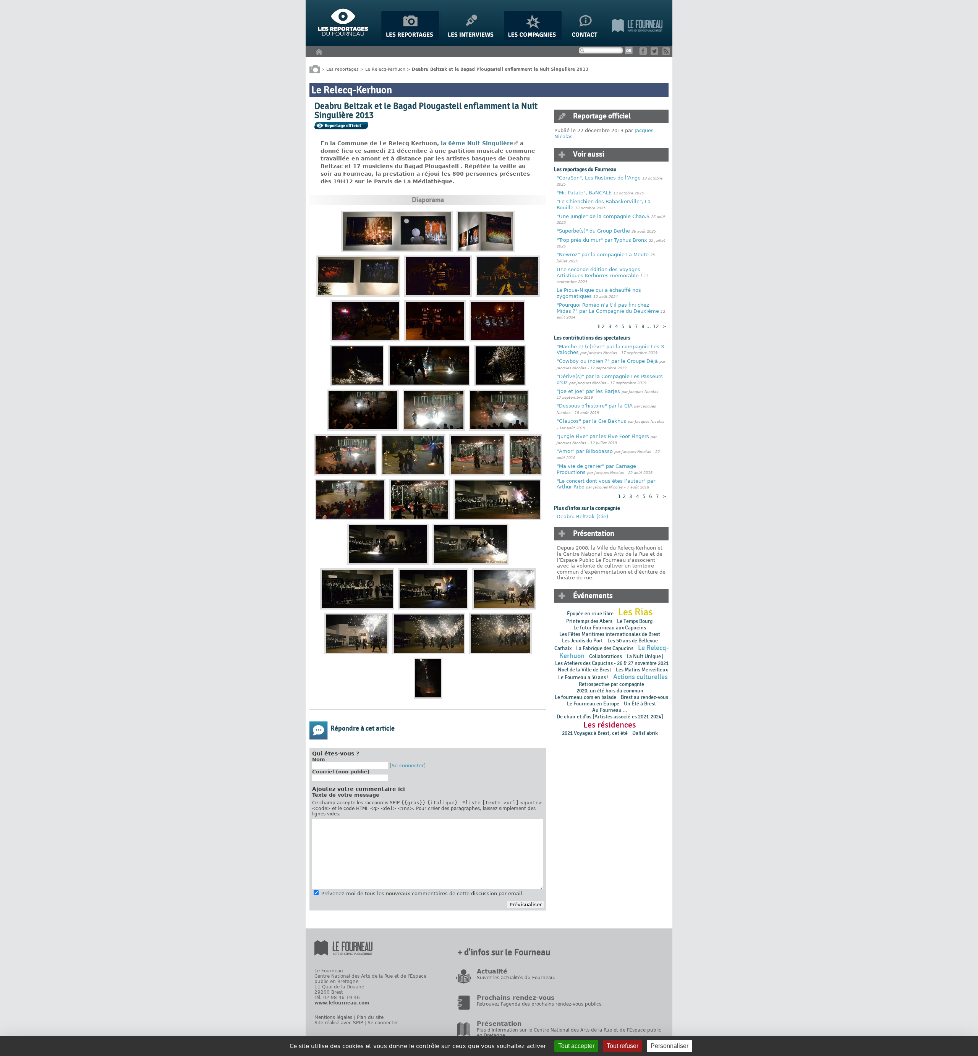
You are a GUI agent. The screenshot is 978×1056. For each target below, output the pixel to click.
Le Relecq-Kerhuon (385, 68)
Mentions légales (333, 1017)
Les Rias (635, 612)
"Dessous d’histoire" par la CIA (595, 406)
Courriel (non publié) (340, 772)
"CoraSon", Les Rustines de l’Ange (599, 178)
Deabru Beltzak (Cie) (582, 516)
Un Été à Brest (640, 703)
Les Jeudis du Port (582, 640)
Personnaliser (669, 1046)
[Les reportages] (410, 38)
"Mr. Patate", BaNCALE (584, 193)
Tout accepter (576, 1046)
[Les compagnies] (533, 38)
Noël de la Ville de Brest (584, 669)
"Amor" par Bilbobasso (585, 451)
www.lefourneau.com (341, 1003)
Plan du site (370, 1017)
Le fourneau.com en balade (585, 697)
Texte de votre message (345, 795)
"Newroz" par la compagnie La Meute (603, 254)
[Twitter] (656, 53)
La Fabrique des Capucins (604, 648)
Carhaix (563, 648)
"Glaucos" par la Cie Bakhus (591, 421)
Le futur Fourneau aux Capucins (609, 627)
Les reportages (342, 68)
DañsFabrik (645, 733)
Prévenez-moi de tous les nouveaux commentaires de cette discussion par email (421, 893)
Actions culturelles (640, 677)
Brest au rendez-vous (644, 697)
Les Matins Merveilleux (642, 669)
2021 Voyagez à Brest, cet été (595, 733)
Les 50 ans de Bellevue (632, 640)
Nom (318, 759)
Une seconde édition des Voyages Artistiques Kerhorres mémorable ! (599, 272)
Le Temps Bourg (635, 621)
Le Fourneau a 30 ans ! (583, 677)
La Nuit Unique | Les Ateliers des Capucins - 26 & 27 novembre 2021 (611, 659)
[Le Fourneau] (637, 38)
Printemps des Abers (589, 621)
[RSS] (667, 53)
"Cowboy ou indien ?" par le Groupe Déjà (607, 361)
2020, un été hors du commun (609, 690)
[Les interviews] (471, 38)
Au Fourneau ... (609, 710)
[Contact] (586, 38)
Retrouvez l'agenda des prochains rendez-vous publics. (540, 1004)
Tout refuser (622, 1046)
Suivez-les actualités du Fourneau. (516, 977)
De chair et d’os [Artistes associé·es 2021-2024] (610, 716)
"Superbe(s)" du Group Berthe (594, 231)
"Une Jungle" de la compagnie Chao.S (603, 216)
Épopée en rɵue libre (590, 613)
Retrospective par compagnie (611, 684)
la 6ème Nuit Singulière (477, 143)
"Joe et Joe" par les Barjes (588, 391)
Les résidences (609, 725)
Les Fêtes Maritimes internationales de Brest (609, 634)
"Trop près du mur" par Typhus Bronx (602, 240)
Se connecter (408, 765)
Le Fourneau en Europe (593, 703)
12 (656, 326)
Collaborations (605, 656)
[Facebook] (644, 53)
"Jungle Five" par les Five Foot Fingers (603, 436)
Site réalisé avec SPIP (338, 1022)
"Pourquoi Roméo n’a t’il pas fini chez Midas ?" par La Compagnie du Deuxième (608, 308)
